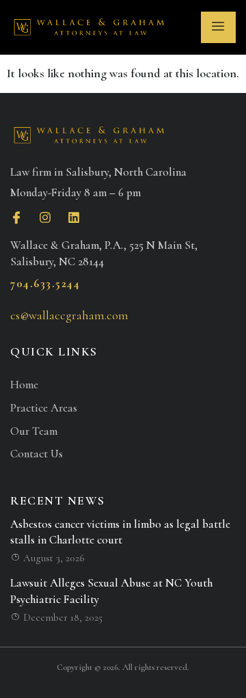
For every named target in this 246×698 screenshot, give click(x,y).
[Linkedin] (74, 217)
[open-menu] (218, 27)
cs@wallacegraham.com (69, 315)
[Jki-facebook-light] (16, 217)
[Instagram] (45, 217)
